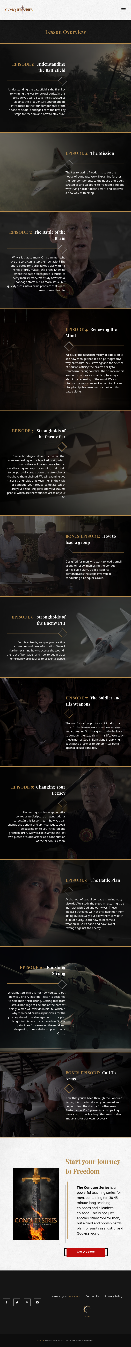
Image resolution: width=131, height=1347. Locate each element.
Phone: (66, 1296)
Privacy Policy (113, 1296)
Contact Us (92, 1296)
